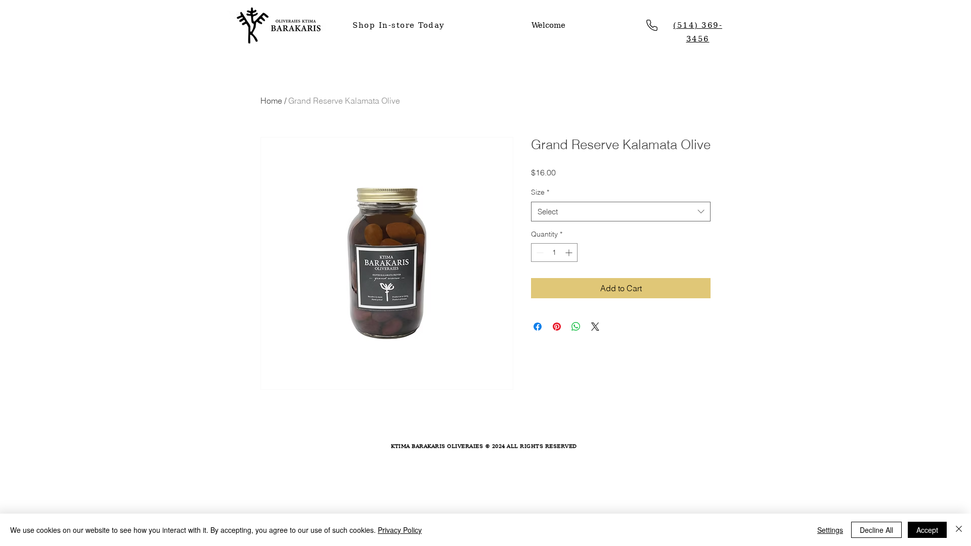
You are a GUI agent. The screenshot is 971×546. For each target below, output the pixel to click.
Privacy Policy (400, 530)
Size (540, 192)
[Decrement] (539, 252)
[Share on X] (595, 327)
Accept (927, 530)
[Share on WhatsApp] (576, 327)
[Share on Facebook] (538, 327)
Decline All (876, 530)
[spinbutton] (554, 252)
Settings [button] (830, 530)
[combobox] (621, 211)
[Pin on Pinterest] (557, 327)
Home (271, 101)
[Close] (959, 530)
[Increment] (569, 252)
